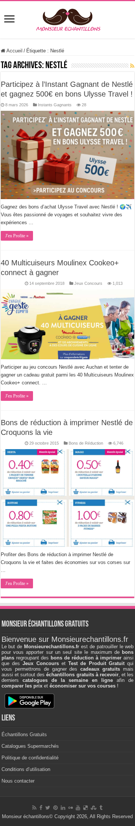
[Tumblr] (101, 807)
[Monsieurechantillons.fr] (67, 18)
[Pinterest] (55, 807)
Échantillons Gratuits (24, 734)
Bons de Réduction (86, 443)
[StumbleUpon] (93, 807)
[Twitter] (48, 807)
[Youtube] (78, 807)
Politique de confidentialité (30, 758)
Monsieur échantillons (25, 816)
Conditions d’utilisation (26, 769)
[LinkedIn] (63, 807)
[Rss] (34, 807)
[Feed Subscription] (132, 66)
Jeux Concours (88, 283)
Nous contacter (18, 781)
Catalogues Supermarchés (30, 746)
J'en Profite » (16, 235)
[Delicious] (85, 807)
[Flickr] (71, 807)
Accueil (13, 51)
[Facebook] (41, 807)
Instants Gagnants (55, 105)
